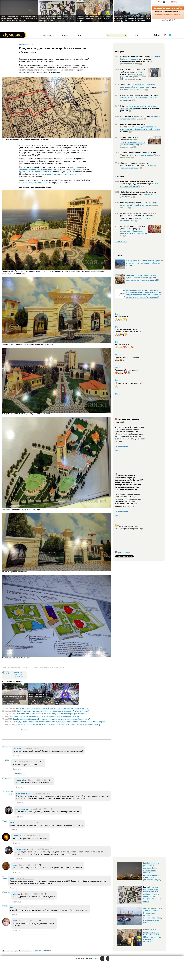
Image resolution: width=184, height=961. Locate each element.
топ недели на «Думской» (139, 185)
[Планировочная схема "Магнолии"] (56, 656)
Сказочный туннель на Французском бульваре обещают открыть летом (66, 701)
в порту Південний (139, 88)
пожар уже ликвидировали (141, 155)
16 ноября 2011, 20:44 (39, 809)
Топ (79, 35)
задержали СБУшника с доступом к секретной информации (139, 98)
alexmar (16, 894)
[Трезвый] (6, 747)
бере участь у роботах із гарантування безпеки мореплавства (137, 85)
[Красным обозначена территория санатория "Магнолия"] (56, 137)
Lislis (15, 762)
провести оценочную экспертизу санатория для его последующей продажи (51, 169)
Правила (37, 951)
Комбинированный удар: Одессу (135, 56)
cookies (95, 958)
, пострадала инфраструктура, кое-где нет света (136, 61)
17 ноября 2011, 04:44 (40, 849)
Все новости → (121, 241)
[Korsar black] (9, 854)
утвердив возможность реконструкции (59, 174)
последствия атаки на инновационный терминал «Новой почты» (140, 128)
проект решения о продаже (30, 172)
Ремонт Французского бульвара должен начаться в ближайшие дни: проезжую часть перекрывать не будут (14, 700)
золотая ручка (21, 809)
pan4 (15, 921)
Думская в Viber (124, 552)
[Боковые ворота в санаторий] (56, 570)
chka (12, 907)
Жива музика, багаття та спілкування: (130, 138)
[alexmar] (6, 892)
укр (136, 35)
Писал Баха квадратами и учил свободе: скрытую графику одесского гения (133, 71)
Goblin (15, 836)
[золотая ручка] (9, 813)
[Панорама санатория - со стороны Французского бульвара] (56, 412)
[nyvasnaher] (7, 778)
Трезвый (17, 748)
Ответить (17, 755)
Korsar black (20, 849)
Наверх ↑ (25, 729)
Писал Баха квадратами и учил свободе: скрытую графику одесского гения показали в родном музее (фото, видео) (57, 18)
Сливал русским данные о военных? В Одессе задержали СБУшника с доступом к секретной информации (93, 18)
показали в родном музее (132, 75)
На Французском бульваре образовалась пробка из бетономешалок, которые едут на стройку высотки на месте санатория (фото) (39, 699)
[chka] (5, 906)
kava (15, 865)
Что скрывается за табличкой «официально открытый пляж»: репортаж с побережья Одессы (144, 263)
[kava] (6, 869)
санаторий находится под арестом (33, 182)
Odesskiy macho (23, 793)
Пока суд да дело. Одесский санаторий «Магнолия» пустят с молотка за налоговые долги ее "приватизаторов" (59, 722)
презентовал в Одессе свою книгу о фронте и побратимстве (133, 232)
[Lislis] (7, 760)
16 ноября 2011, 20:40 (28, 762)
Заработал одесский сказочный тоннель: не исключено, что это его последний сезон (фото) (51, 719)
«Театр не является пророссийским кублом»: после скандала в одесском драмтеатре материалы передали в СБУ (142, 277)
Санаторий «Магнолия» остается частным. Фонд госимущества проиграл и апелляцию (52, 713)
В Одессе (124, 106)
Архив (65, 35)
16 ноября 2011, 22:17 (28, 865)
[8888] (4, 878)
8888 (12, 878)
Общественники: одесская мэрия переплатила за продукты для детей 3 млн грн (46, 716)
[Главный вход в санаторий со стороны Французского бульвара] (56, 342)
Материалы (48, 35)
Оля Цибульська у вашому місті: (133, 202)
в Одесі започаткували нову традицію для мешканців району (132, 142)
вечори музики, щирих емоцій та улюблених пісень (140, 203)
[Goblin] (6, 840)
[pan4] (6, 925)
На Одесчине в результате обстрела (135, 116)
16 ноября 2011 (24, 44)
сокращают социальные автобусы (138, 166)
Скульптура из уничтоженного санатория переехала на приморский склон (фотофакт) (53, 711)
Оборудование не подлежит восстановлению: (133, 125)
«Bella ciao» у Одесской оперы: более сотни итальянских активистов (138, 193)
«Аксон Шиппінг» (127, 84)
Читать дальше (121, 446)
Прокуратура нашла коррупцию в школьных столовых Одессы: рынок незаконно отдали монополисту (57, 724)
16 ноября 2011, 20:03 (32, 748)
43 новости (17, 676)
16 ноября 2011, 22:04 (32, 836)
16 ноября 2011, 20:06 (37, 780)
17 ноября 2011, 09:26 (34, 894)
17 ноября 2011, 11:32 (28, 921)
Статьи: (119, 255)
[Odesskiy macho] (8, 794)
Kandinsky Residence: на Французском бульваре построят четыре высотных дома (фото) (52, 708)
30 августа (119, 176)
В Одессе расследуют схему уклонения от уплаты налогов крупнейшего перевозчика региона (132, 19)
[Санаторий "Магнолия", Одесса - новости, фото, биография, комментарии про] (8, 673)
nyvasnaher (21, 780)
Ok (102, 958)
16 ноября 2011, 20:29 (41, 793)
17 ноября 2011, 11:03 (25, 907)
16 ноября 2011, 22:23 (25, 878)
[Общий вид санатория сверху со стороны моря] (56, 507)
